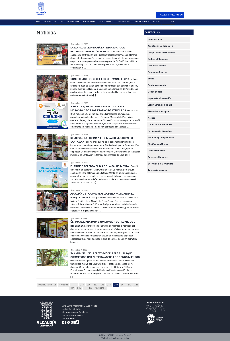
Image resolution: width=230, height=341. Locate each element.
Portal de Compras (105, 22)
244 (72, 288)
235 (82, 284)
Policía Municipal (156, 150)
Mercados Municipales (159, 111)
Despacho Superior (157, 72)
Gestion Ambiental (157, 85)
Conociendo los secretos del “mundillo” (98, 79)
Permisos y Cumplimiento (161, 137)
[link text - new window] (73, 322)
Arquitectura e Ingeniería (160, 46)
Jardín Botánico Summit (160, 105)
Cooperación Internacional (161, 52)
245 (79, 288)
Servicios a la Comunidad (160, 163)
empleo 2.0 (156, 22)
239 (109, 284)
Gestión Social (155, 92)
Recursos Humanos (158, 157)
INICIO (38, 22)
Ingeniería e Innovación (159, 98)
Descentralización (157, 65)
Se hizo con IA (168, 22)
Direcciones (58, 22)
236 (89, 284)
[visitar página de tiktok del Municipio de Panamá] (77, 322)
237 (95, 284)
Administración (155, 39)
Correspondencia (123, 22)
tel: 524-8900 (68, 318)
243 (136, 284)
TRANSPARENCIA (89, 22)
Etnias (151, 78)
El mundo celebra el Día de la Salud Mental (100, 166)
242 (129, 284)
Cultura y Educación (158, 59)
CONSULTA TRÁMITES (141, 22)
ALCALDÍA (47, 22)
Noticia (151, 118)
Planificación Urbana (158, 144)
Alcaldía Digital (73, 22)
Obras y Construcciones (160, 124)
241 (122, 284)
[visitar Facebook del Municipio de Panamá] (64, 322)
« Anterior (63, 284)
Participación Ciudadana (160, 131)
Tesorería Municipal (158, 170)
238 (102, 284)
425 (90, 288)
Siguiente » (100, 288)
